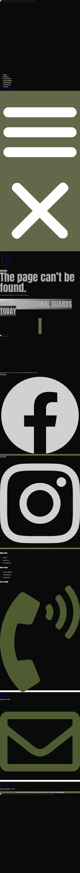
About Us (6, 76)
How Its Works (7, 80)
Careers (5, 86)
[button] (40, 171)
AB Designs (60, 792)
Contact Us (6, 84)
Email (1, 786)
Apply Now (9, 88)
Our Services (7, 78)
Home (5, 74)
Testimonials (7, 82)
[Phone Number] (40, 691)
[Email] (40, 781)
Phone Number (4, 696)
